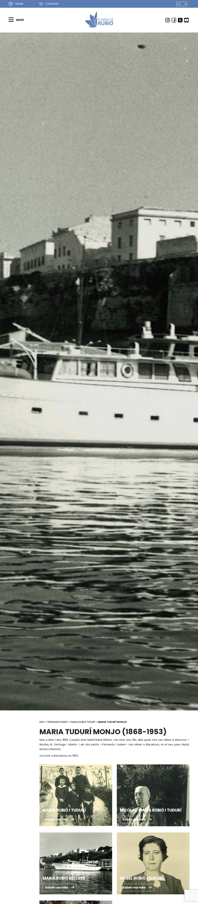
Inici (42, 722)
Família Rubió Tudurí (82, 722)
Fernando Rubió (57, 722)
